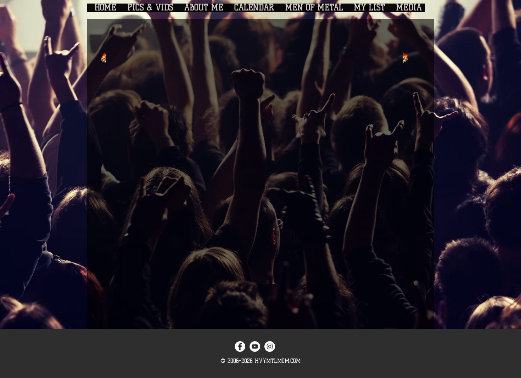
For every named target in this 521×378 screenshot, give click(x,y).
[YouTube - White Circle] (255, 346)
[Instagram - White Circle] (269, 346)
